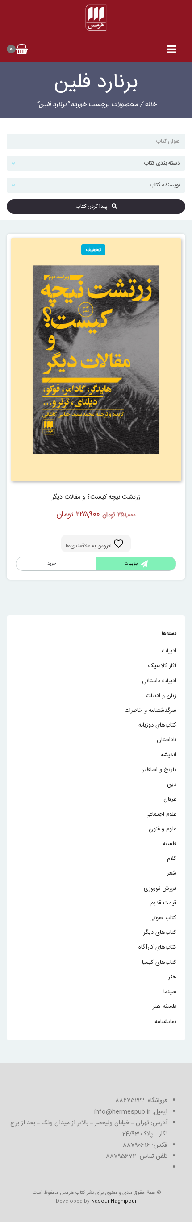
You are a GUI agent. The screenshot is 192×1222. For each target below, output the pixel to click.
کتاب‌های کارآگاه (157, 947)
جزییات (131, 563)
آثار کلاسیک (162, 666)
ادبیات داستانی (159, 681)
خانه (150, 104)
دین (171, 784)
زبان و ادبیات (161, 696)
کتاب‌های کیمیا (159, 962)
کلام (171, 858)
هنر (172, 977)
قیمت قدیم (163, 903)
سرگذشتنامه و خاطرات (150, 710)
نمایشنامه (165, 1022)
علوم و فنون (162, 829)
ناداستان (166, 740)
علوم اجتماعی (160, 814)
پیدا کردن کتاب (93, 206)
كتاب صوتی (162, 918)
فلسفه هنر (164, 1006)
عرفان (169, 799)
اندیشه (168, 755)
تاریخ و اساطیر (159, 770)
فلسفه (169, 844)
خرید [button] (51, 563)
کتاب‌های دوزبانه (157, 725)
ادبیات (169, 651)
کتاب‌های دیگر (159, 932)
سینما (169, 992)
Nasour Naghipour (114, 1201)
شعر (171, 873)
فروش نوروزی (160, 888)
